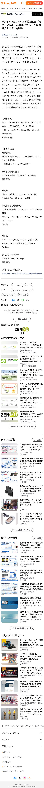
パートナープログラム (12, 757)
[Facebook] (13, 300)
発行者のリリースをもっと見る (22, 426)
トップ (4, 726)
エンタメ (10, 9)
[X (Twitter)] (18, 300)
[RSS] (29, 778)
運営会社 (6, 752)
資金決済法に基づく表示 (13, 771)
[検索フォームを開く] (22, 3)
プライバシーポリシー (12, 767)
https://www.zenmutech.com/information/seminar (22, 274)
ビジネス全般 (23, 295)
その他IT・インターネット (22, 290)
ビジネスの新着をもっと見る (22, 628)
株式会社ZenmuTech (9, 35)
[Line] (23, 300)
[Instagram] (24, 778)
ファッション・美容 (34, 9)
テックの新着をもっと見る (22, 530)
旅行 (23, 9)
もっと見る (37, 440)
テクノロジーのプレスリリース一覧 (24, 726)
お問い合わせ (22, 319)
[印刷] (27, 300)
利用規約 (6, 762)
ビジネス (28, 285)
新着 (3, 9)
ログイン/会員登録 (34, 3)
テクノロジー (17, 285)
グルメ (17, 9)
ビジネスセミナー (8, 295)
